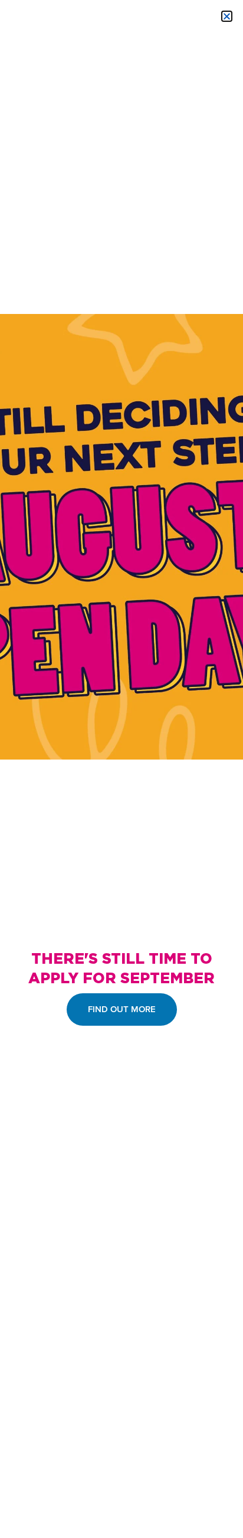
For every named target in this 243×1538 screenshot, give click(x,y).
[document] (121, 769)
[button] (226, 16)
